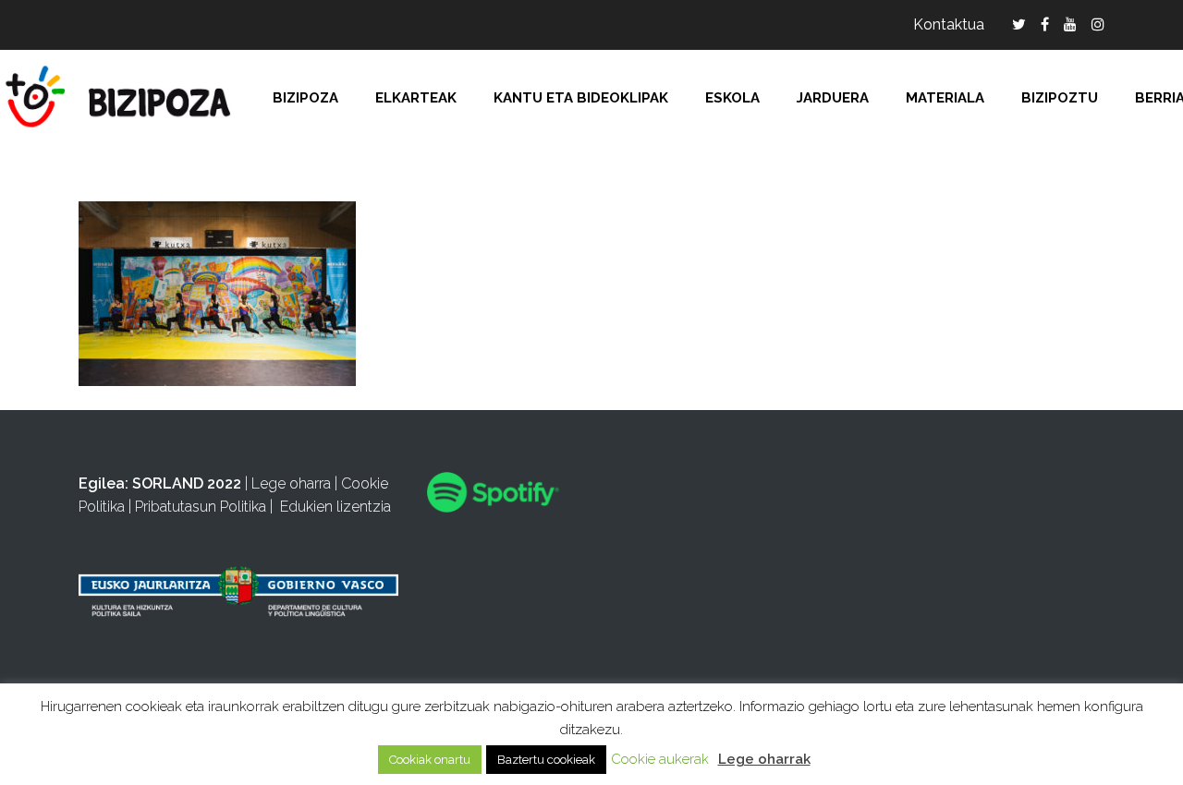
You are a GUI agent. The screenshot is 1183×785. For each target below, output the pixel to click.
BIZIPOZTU (1059, 98)
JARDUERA (833, 98)
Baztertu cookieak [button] (546, 760)
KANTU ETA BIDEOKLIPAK (581, 98)
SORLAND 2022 (186, 483)
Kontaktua (948, 24)
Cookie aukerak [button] (660, 759)
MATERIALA (945, 98)
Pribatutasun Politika (200, 506)
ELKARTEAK (416, 98)
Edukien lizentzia (335, 506)
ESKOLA (732, 98)
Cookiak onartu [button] (429, 760)
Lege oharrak (764, 759)
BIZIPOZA (305, 98)
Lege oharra (291, 483)
